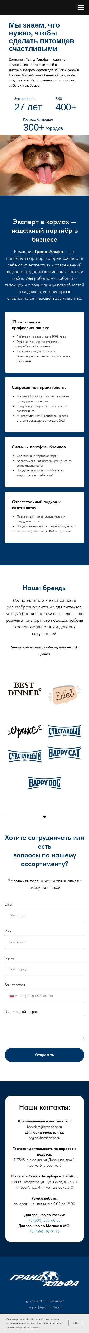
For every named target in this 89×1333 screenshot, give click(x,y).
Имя (8, 931)
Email (9, 904)
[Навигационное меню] (81, 7)
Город (9, 958)
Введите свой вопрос (21, 1011)
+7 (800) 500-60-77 (44, 1220)
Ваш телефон (15, 984)
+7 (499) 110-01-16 (44, 1231)
